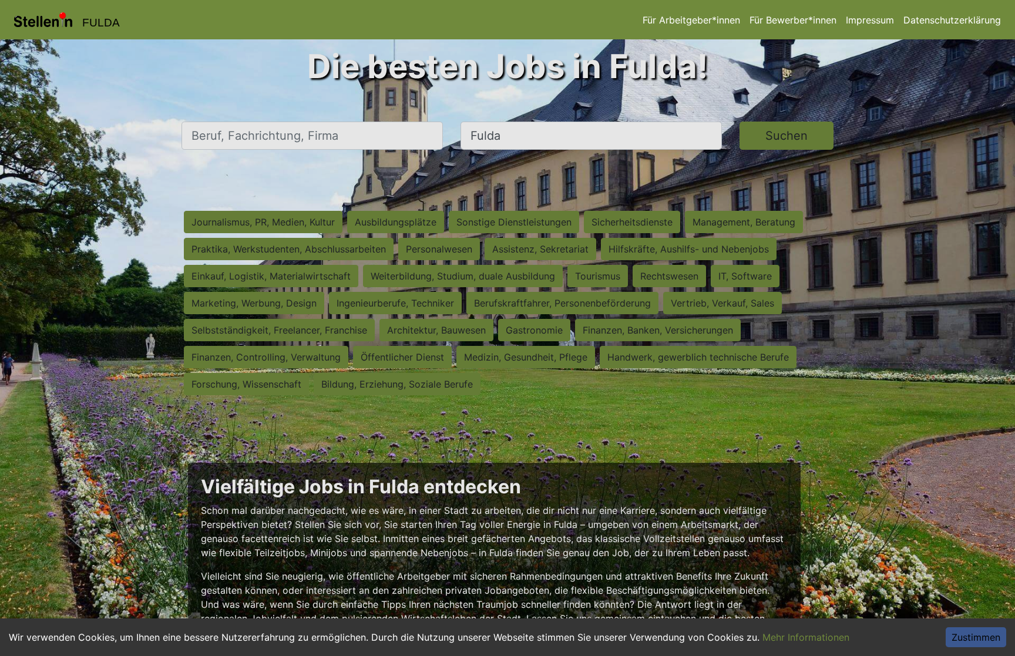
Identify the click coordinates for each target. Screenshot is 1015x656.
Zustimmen (976, 637)
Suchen (786, 136)
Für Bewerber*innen (793, 20)
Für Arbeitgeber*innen (691, 20)
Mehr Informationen (805, 637)
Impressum (870, 20)
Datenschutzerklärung (952, 20)
